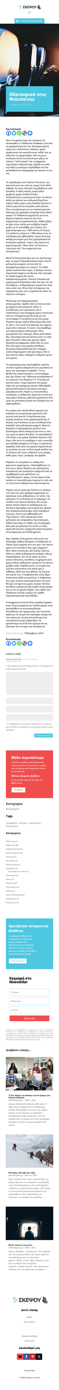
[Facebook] (8, 133)
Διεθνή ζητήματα (13, 853)
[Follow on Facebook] (26, 1357)
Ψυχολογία (10, 902)
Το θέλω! (18, 789)
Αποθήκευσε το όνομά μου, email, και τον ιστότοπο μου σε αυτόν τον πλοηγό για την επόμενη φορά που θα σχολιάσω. (29, 727)
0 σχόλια (29, 104)
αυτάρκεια (11, 822)
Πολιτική (10, 883)
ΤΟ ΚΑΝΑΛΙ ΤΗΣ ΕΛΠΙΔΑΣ (31, 21)
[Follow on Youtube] (20, 1357)
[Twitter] (14, 133)
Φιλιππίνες (12, 826)
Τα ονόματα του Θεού (17, 871)
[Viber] (24, 133)
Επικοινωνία (29, 1341)
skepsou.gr (10, 841)
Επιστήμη (10, 860)
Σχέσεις (9, 891)
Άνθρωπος (10, 845)
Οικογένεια (10, 875)
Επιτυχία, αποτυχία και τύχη (22, 1173)
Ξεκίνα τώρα (17, 960)
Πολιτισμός (11, 887)
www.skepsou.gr (14, 633)
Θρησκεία (10, 868)
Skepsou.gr (17, 104)
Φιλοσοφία (12, 808)
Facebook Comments (30, 659)
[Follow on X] (39, 1357)
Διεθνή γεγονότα (13, 849)
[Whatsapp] (19, 133)
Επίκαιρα (10, 857)
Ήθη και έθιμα (12, 864)
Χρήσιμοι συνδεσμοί (29, 1336)
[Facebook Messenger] (30, 133)
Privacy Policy (29, 1370)
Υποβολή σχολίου (43, 735)
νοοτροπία (34, 822)
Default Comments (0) (13, 659)
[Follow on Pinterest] (33, 1357)
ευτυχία (23, 822)
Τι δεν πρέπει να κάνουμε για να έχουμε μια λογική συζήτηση (29, 1096)
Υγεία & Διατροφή (13, 895)
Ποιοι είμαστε (29, 1322)
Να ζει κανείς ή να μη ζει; (21, 1245)
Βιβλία (29, 1317)
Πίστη (8, 879)
